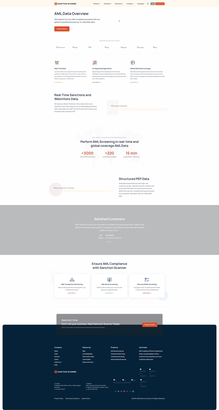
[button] (108, 241)
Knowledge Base (87, 354)
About (56, 351)
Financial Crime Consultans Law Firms (150, 356)
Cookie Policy (85, 398)
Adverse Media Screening (118, 359)
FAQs (55, 365)
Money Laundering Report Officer (149, 354)
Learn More (58, 82)
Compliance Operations (146, 359)
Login (152, 4)
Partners (57, 356)
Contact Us (57, 362)
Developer (140, 4)
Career (56, 359)
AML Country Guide (88, 356)
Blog (84, 351)
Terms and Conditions (72, 398)
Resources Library (88, 362)
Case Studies (87, 359)
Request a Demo (150, 325)
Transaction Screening (117, 356)
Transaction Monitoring (118, 354)
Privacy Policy (58, 398)
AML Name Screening (117, 351)
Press (56, 354)
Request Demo (160, 4)
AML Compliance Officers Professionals (151, 351)
